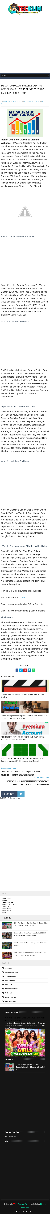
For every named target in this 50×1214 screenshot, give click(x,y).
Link (23, 597)
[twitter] (16, 1211)
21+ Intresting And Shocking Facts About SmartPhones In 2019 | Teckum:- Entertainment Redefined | (24, 717)
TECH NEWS (35, 101)
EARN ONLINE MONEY (11, 972)
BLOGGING (27, 101)
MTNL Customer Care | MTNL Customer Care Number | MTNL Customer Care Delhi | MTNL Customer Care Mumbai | (22, 759)
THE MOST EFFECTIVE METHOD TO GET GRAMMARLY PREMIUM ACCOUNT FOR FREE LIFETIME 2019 (23, 738)
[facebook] (20, 1211)
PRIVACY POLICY (8, 904)
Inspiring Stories (11, 989)
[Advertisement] (25, 45)
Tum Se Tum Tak (10, 1136)
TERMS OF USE (7, 902)
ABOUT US (6, 907)
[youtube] (26, 1211)
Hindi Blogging (10, 980)
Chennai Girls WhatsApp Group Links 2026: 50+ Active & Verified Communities (30, 934)
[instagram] (23, 1211)
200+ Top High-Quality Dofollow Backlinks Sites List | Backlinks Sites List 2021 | (31, 924)
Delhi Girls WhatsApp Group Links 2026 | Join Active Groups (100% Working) (30, 954)
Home (4, 900)
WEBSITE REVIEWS (10, 997)
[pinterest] (30, 1211)
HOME (4, 913)
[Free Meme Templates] (33, 1210)
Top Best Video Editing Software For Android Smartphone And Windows (23, 695)
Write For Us (6, 898)
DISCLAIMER (6, 911)
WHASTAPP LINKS (10, 1001)
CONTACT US (6, 909)
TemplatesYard (23, 1204)
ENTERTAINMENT (10, 976)
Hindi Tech (8, 984)
